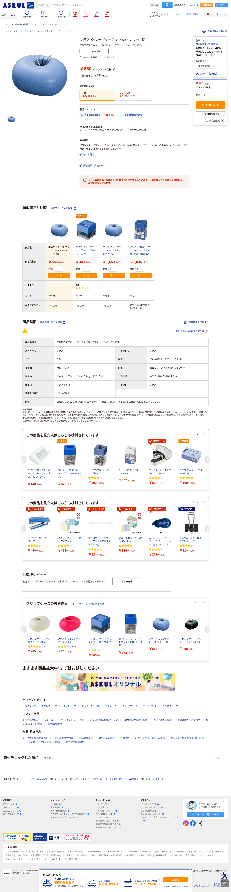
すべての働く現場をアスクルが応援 (106, 855)
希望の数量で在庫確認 (207, 44)
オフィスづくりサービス (36, 859)
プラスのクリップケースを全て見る (39, 31)
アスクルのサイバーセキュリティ (65, 817)
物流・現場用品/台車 (63, 738)
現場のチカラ (72, 855)
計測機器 (124, 738)
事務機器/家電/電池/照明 (136, 720)
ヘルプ (195, 5)
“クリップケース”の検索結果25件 (88, 604)
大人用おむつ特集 (144, 855)
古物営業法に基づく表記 (106, 821)
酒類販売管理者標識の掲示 (107, 824)
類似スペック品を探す (61, 208)
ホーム (6, 24)
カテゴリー (7, 15)
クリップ (37, 24)
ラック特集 (179, 852)
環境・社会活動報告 (59, 811)
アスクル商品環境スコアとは (190, 331)
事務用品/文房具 (21, 24)
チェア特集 (166, 852)
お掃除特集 (219, 852)
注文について (8, 804)
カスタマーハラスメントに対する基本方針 (68, 814)
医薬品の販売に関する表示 (107, 827)
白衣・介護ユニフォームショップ (199, 855)
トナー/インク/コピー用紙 (71, 720)
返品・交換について (11, 814)
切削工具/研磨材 (107, 738)
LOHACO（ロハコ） (148, 804)
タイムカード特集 (75, 852)
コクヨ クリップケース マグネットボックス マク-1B (86, 250)
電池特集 (61, 852)
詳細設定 (155, 5)
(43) (43, 646)
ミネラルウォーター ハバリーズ (88, 779)
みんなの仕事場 (147, 811)
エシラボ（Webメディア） (150, 814)
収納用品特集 (160, 855)
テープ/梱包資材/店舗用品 (35, 738)
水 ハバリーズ (61, 779)
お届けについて (9, 808)
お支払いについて (10, 811)
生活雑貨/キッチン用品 (188, 720)
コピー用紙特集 (12, 852)
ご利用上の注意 (102, 817)
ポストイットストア (14, 859)
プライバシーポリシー (105, 811)
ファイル (48, 720)
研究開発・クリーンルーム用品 (150, 738)
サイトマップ (101, 804)
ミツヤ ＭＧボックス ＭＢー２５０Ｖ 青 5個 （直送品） (141, 250)
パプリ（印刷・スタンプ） (150, 808)
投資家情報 (55, 808)
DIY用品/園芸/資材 (75, 742)
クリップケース (52, 24)
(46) (74, 646)
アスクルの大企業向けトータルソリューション (159, 819)
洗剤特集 (9, 855)
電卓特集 (50, 852)
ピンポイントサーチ (57, 859)
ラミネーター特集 (93, 852)
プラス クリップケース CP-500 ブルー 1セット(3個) (113, 250)
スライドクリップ (90, 706)
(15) (91, 288)
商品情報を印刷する (217, 31)
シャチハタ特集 (176, 855)
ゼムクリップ (29, 706)
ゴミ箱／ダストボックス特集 (199, 852)
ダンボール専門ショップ (53, 855)
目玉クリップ (69, 706)
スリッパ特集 (22, 855)
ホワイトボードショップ (114, 852)
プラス (16, 31)
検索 (167, 5)
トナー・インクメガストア (33, 852)
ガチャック (110, 706)
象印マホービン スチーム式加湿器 (124, 779)
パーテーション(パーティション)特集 (143, 852)
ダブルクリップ (49, 706)
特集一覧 (73, 859)
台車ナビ (84, 855)
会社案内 (54, 804)
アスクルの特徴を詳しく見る (175, 887)
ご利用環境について (104, 814)
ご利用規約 (100, 808)
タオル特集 (35, 855)
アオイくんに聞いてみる (205, 814)
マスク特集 (129, 855)
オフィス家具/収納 (162, 720)
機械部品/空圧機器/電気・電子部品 (187, 738)
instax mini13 (41, 779)
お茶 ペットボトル (154, 779)
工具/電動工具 (86, 738)
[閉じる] (192, 870)
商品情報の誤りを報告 (51, 322)
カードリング (149, 706)
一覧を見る (47, 758)
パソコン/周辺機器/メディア (104, 720)
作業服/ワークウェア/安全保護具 (44, 742)
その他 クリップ (170, 706)
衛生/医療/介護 (55, 724)
